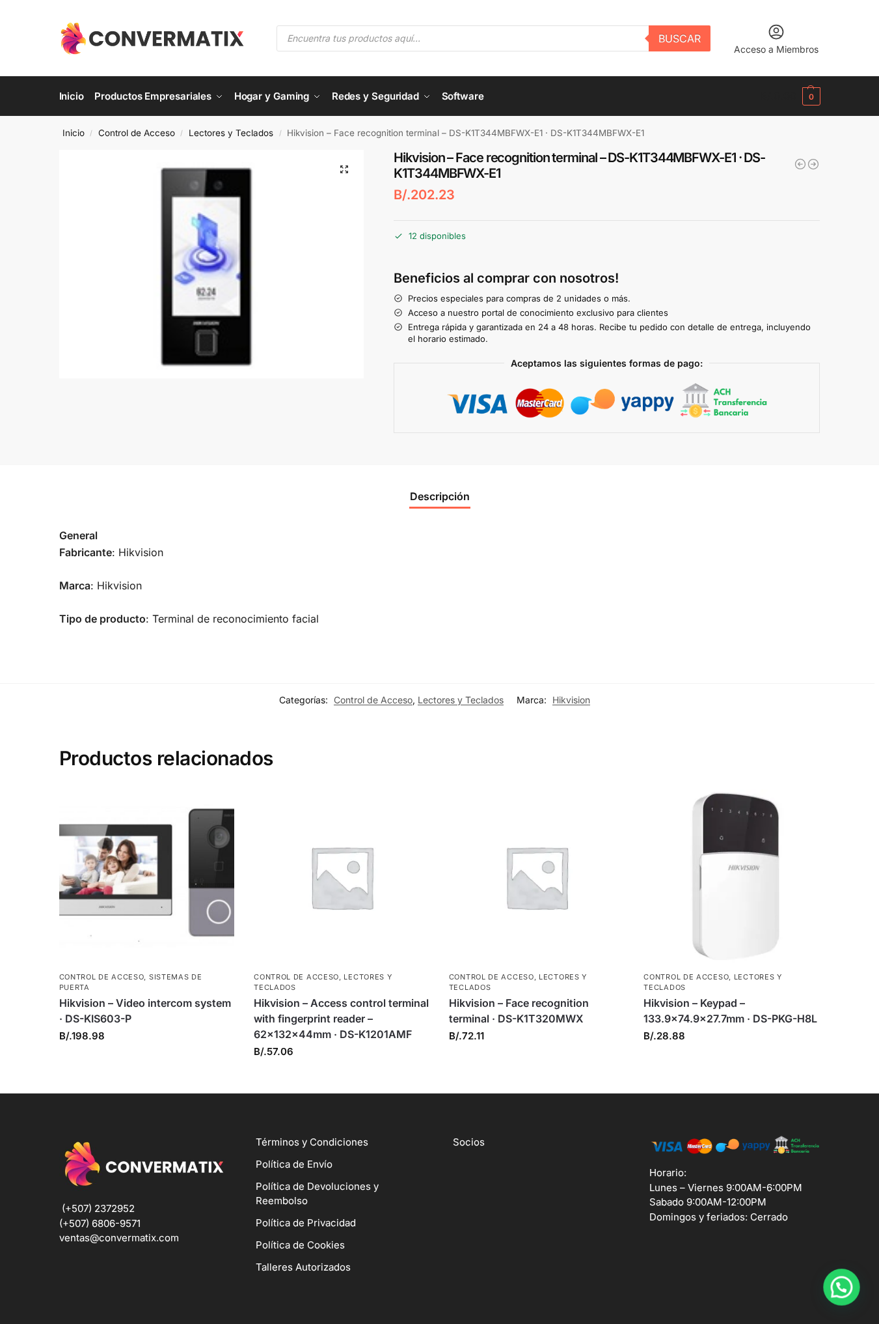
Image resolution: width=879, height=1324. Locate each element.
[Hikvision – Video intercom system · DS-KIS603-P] (147, 877)
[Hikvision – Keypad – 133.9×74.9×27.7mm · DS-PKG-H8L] (731, 877)
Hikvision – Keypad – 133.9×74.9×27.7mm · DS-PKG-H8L (730, 1010)
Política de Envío (294, 1164)
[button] (790, 96)
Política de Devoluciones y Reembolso (317, 1193)
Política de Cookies (300, 1245)
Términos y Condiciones (312, 1142)
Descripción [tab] (440, 496)
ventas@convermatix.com (119, 1238)
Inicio (73, 133)
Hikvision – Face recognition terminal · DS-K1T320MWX (519, 1010)
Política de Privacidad (306, 1223)
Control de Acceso (136, 133)
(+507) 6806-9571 (100, 1223)
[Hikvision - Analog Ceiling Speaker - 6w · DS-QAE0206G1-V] (800, 164)
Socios (469, 1142)
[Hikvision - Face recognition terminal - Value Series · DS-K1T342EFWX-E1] (813, 164)
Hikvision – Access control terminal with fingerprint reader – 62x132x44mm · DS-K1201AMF (341, 1018)
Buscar (679, 38)
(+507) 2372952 (98, 1208)
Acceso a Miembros (776, 49)
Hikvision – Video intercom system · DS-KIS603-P (145, 1010)
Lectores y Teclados (231, 133)
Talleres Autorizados (303, 1267)
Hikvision (571, 699)
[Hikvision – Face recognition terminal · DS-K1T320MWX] (537, 877)
